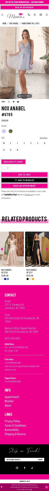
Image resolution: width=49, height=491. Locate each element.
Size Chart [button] (43, 138)
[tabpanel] (24, 63)
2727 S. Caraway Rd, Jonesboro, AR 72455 (15, 306)
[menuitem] (29, 15)
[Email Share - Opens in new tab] (18, 102)
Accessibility (12, 430)
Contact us (29, 194)
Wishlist (9, 401)
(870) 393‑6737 (12, 338)
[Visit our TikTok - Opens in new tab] (32, 468)
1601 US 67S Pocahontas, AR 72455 (21, 331)
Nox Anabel (14, 23)
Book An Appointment (24, 185)
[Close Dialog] (2, 487)
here (31, 489)
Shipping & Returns (15, 434)
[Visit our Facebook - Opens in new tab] (25, 468)
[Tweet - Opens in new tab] (9, 102)
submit (40, 459)
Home (4, 23)
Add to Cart (24, 174)
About (8, 405)
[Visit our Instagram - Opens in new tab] (17, 468)
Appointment (12, 397)
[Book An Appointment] (41, 15)
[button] (35, 15)
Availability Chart (13, 161)
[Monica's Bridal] (15, 15)
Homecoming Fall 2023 (30, 23)
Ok (47, 487)
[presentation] (26, 249)
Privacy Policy (12, 421)
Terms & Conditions (15, 425)
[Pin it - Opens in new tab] (13, 102)
